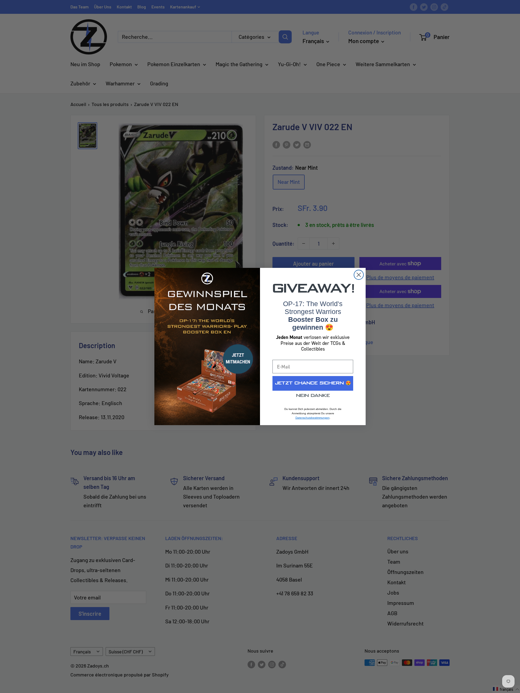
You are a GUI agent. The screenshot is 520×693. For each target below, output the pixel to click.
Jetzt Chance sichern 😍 (313, 383)
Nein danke (313, 396)
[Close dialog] (358, 275)
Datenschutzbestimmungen (312, 417)
